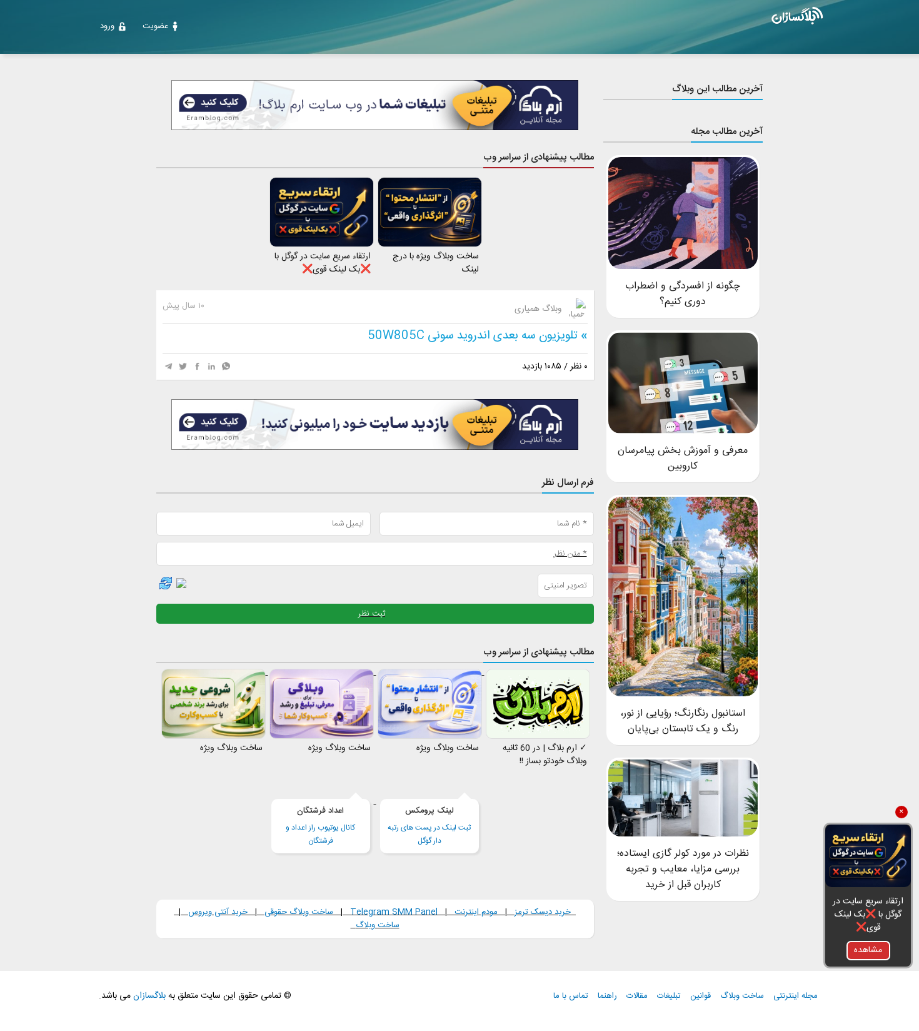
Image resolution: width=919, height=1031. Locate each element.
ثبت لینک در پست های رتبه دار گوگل (429, 826)
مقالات (637, 996)
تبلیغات (669, 996)
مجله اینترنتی (795, 996)
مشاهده (868, 950)
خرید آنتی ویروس (218, 912)
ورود (107, 26)
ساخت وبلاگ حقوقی (298, 912)
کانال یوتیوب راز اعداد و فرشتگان (320, 826)
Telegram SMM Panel (393, 912)
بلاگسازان (148, 995)
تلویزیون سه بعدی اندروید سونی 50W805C (473, 336)
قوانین (700, 996)
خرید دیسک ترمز (541, 912)
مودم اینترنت (476, 912)
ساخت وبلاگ (377, 925)
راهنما (607, 996)
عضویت (155, 26)
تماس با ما (570, 996)
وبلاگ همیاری (539, 309)
